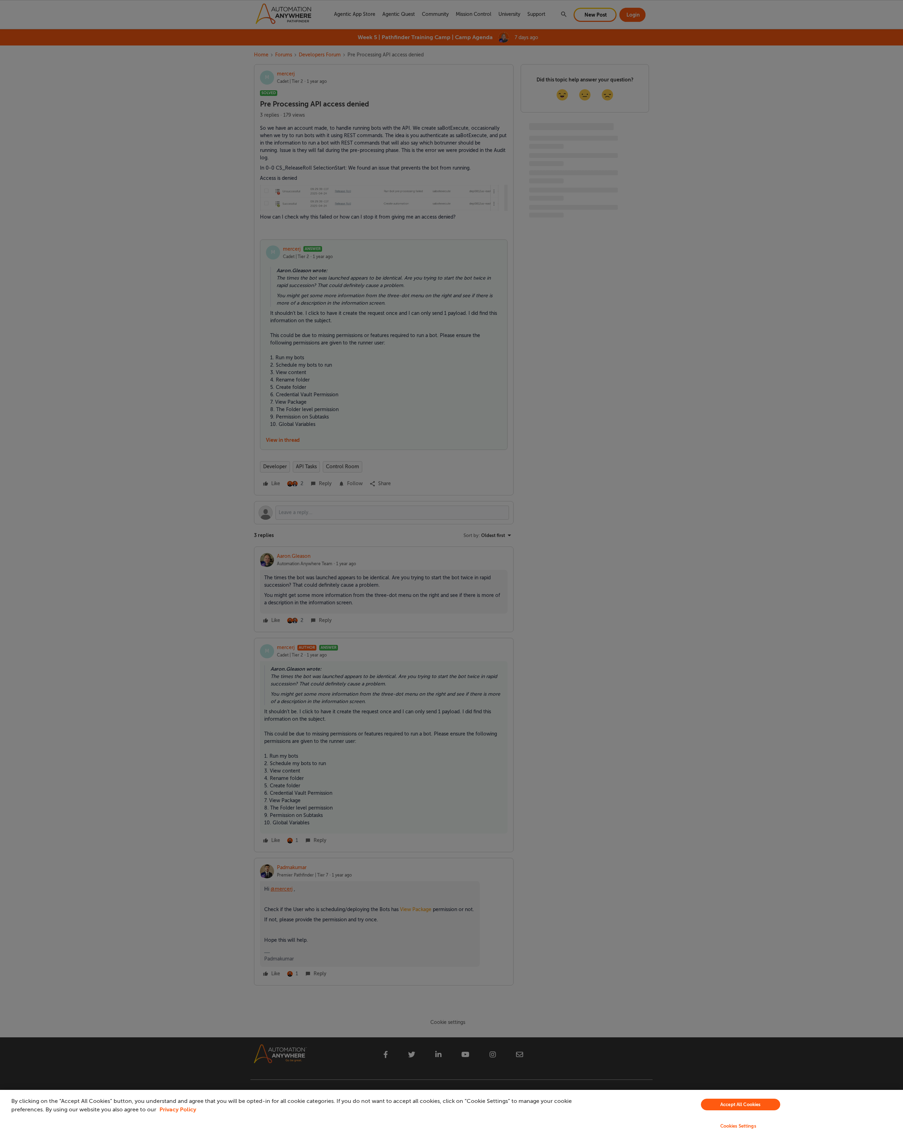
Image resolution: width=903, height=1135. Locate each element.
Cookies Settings (738, 1126)
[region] (451, 1112)
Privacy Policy (177, 1109)
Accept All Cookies (740, 1104)
